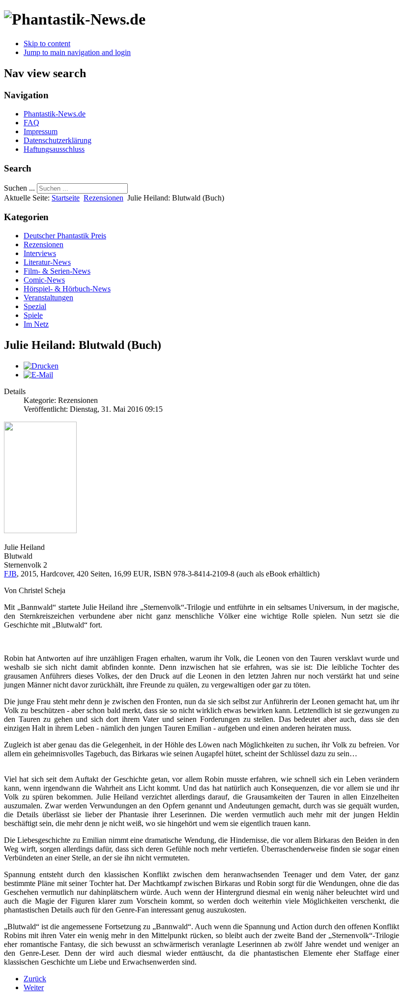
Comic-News (44, 280)
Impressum (41, 131)
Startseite (66, 198)
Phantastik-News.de (55, 114)
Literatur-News (47, 262)
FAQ (31, 122)
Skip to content (47, 43)
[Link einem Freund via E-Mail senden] (38, 375)
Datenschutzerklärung (57, 140)
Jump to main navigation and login (77, 52)
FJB (10, 574)
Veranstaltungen (48, 297)
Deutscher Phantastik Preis (65, 235)
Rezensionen (103, 198)
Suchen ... (19, 188)
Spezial (35, 306)
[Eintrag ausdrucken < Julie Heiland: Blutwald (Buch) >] (41, 366)
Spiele (33, 315)
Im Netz (36, 324)
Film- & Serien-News (57, 271)
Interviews (40, 253)
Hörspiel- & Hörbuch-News (67, 289)
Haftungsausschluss (54, 149)
